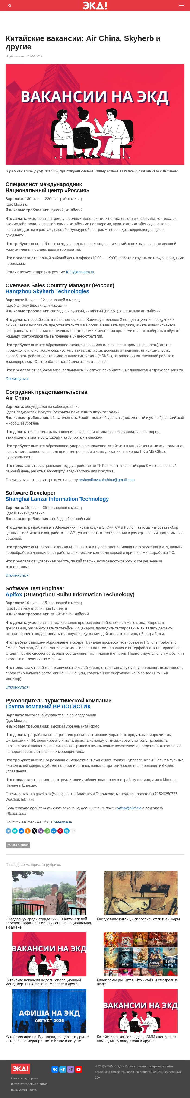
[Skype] (67, 831)
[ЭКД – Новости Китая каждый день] (20, 1073)
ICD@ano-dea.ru (80, 272)
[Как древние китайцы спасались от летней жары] (140, 893)
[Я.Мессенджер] (15, 831)
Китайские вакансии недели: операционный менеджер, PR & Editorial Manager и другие (43, 982)
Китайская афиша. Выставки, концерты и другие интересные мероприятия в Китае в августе (47, 1039)
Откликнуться (17, 379)
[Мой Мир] (54, 831)
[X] (34, 831)
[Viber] (41, 831)
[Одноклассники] (28, 831)
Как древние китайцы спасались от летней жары (138, 919)
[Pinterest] (60, 831)
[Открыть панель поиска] (9, 4)
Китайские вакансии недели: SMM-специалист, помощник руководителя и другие (137, 1039)
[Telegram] (8, 831)
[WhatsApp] (47, 831)
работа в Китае (17, 845)
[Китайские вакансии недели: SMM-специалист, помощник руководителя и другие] (140, 1011)
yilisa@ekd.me (129, 808)
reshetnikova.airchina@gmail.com (107, 480)
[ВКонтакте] (21, 831)
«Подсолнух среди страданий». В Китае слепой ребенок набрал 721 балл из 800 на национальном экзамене (49, 923)
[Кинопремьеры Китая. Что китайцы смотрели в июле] (140, 954)
